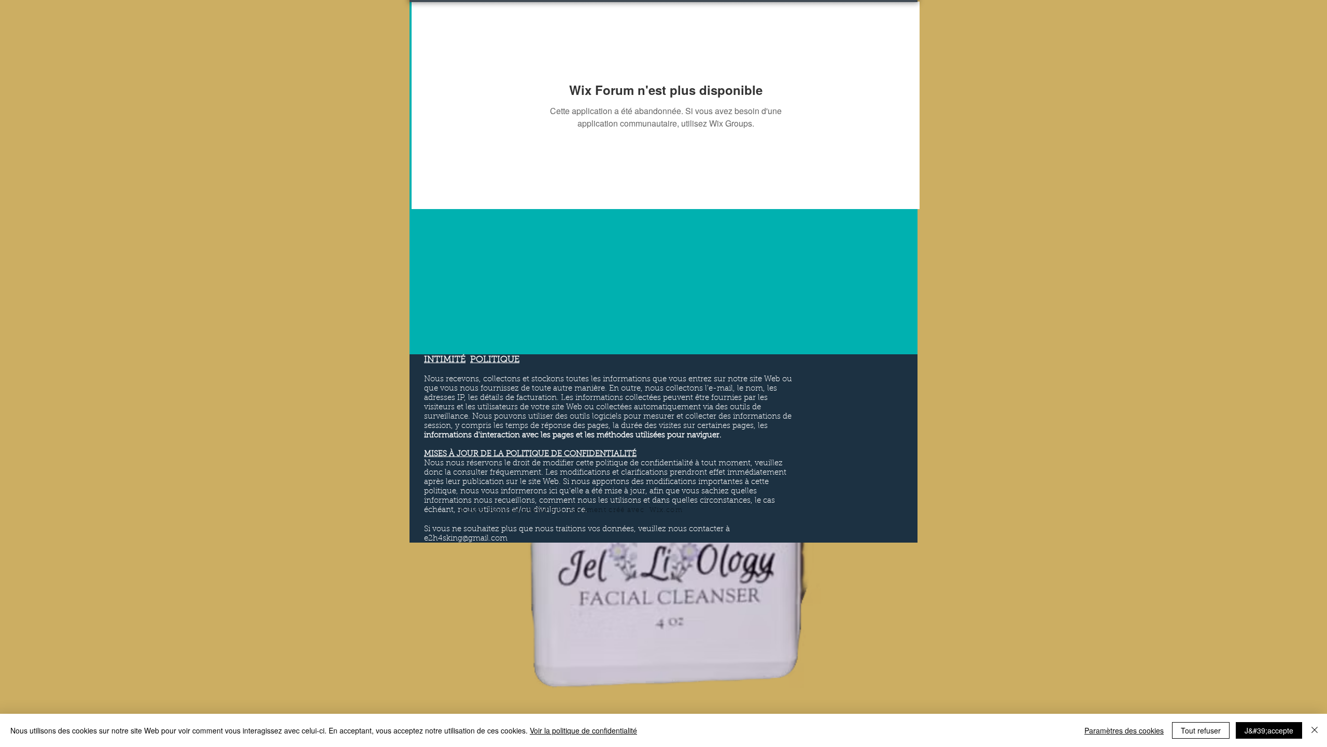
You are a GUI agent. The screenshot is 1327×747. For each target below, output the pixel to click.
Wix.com (666, 510)
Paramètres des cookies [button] (1124, 730)
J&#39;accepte (1269, 730)
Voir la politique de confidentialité (583, 730)
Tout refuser (1201, 730)
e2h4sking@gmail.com (465, 539)
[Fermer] (1314, 730)
